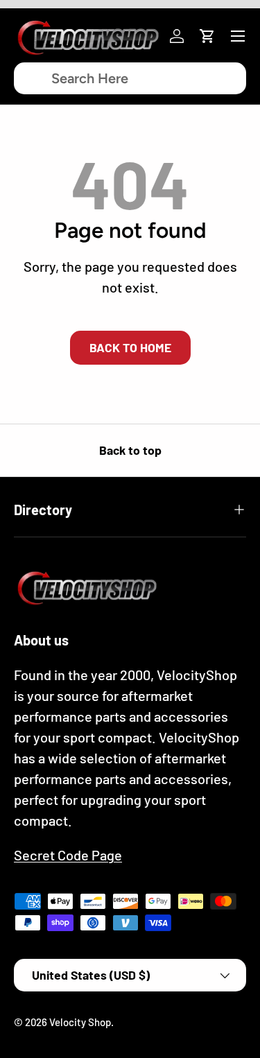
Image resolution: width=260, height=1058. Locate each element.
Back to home (130, 347)
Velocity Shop (80, 1022)
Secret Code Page (68, 855)
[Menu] (238, 36)
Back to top (130, 450)
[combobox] (130, 78)
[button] (207, 36)
